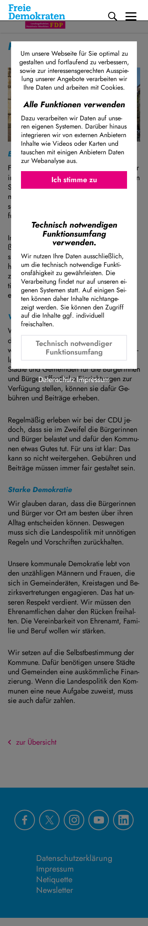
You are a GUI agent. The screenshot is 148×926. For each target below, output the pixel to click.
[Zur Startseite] (37, 16)
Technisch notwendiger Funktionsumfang (74, 347)
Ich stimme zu (74, 179)
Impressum (93, 379)
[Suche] (112, 16)
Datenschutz (56, 379)
